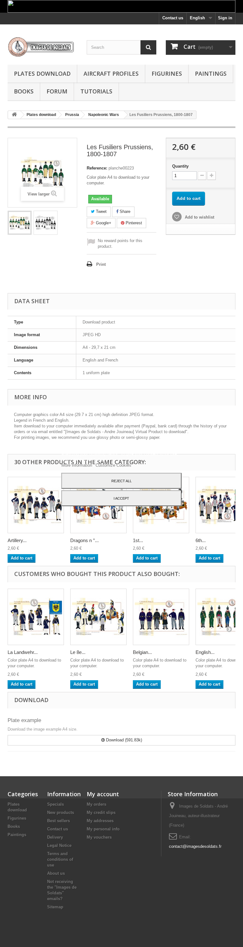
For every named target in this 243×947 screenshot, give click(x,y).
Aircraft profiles (111, 73)
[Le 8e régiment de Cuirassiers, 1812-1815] (98, 617)
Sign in (225, 18)
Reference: (97, 168)
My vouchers (99, 837)
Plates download (42, 73)
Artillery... (17, 540)
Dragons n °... (84, 540)
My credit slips (101, 812)
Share (124, 211)
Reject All (121, 481)
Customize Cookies (113, 465)
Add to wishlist (199, 217)
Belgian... (142, 652)
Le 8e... (77, 652)
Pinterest (133, 223)
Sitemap (55, 907)
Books (24, 91)
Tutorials (96, 91)
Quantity (180, 166)
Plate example (24, 720)
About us (56, 873)
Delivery (55, 837)
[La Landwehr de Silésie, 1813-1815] (36, 617)
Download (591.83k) (123, 740)
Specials (55, 804)
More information (77, 465)
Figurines (167, 73)
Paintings (211, 73)
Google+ (103, 223)
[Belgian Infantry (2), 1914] (161, 617)
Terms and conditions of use (60, 859)
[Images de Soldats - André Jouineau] (42, 47)
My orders (96, 804)
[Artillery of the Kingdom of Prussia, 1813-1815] (36, 505)
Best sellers (58, 820)
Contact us (172, 18)
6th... (201, 540)
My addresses (100, 820)
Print (101, 264)
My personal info (103, 829)
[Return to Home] (14, 115)
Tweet (101, 211)
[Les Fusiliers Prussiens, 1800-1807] (19, 222)
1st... (138, 540)
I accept (121, 498)
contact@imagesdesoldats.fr (195, 846)
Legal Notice (59, 845)
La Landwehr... (23, 652)
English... (205, 652)
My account (103, 794)
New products (60, 812)
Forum (57, 91)
